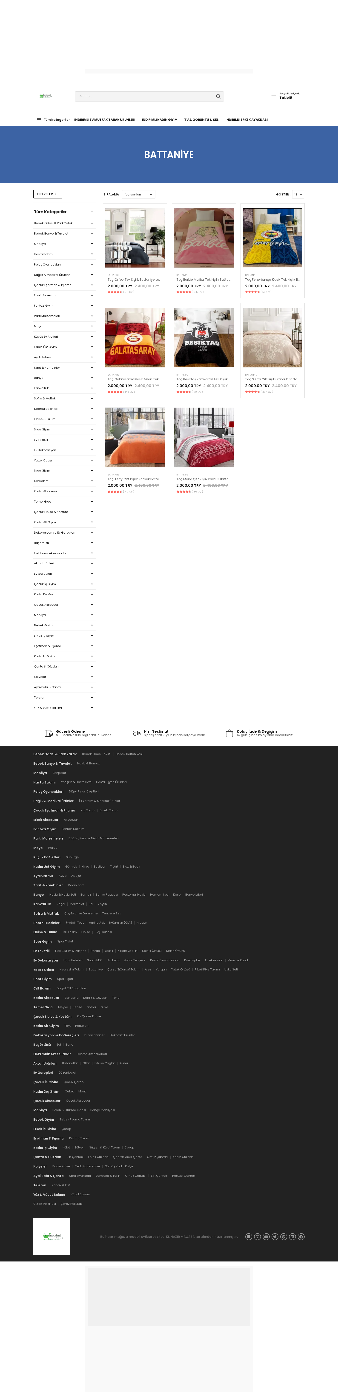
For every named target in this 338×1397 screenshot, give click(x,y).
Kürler (124, 1063)
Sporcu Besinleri (46, 409)
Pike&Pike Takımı (207, 969)
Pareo (52, 848)
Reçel (61, 904)
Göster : (283, 194)
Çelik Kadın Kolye (87, 1166)
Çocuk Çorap (74, 1082)
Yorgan (161, 969)
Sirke (104, 1007)
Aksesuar (71, 819)
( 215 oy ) (198, 292)
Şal (58, 1044)
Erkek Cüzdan (98, 1157)
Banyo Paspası (107, 894)
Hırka (85, 866)
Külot (66, 1147)
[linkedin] (292, 1236)
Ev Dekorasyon (45, 450)
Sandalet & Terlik (107, 1176)
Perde (95, 951)
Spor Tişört (65, 941)
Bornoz (85, 894)
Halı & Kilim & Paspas (70, 951)
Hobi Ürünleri (73, 960)
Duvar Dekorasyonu (165, 960)
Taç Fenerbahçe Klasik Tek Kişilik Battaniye (278, 279)
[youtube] (266, 1236)
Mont (82, 1091)
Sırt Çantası (75, 1157)
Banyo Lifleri (194, 894)
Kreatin (142, 923)
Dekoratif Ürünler (122, 1035)
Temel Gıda (42, 502)
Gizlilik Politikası (44, 1204)
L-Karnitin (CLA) (120, 923)
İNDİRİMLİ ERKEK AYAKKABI (247, 119)
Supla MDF (94, 960)
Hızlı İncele (135, 264)
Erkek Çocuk (109, 810)
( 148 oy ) (129, 391)
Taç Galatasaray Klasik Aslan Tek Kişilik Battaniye (145, 379)
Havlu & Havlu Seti (62, 894)
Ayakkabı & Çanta (47, 687)
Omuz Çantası (157, 1157)
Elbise (85, 932)
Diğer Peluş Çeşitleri (84, 791)
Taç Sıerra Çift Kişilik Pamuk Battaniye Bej (277, 379)
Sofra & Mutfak (45, 399)
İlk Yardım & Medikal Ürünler (99, 801)
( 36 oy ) (197, 491)
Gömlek (71, 866)
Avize (63, 876)
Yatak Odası (43, 461)
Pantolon (82, 1026)
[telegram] (301, 1236)
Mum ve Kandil (238, 960)
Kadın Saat (76, 885)
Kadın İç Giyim (44, 657)
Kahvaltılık (41, 388)
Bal (91, 904)
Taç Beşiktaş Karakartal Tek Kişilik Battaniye (210, 379)
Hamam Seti (159, 894)
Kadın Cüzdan (183, 1157)
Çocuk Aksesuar (46, 605)
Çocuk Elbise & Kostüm (51, 512)
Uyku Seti (231, 969)
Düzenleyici (67, 1072)
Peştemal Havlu (134, 894)
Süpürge (72, 857)
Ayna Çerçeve (135, 960)
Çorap (66, 1129)
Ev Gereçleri (43, 574)
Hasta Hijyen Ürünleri (111, 782)
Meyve (63, 1007)
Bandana (72, 997)
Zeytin (102, 904)
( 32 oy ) (197, 391)
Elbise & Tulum (44, 419)
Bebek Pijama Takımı (75, 1119)
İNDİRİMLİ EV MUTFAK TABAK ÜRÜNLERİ (104, 119)
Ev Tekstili (41, 440)
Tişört (114, 866)
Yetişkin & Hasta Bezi (76, 782)
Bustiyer (100, 866)
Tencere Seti (111, 913)
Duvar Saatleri (94, 1035)
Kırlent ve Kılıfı (127, 951)
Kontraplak (192, 960)
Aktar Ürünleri (44, 564)
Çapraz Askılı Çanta (127, 1157)
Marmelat (77, 904)
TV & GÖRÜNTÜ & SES (201, 119)
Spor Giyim (42, 430)
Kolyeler (40, 677)
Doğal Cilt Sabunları (71, 988)
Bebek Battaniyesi (129, 754)
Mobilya (40, 244)
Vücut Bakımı (80, 1194)
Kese (177, 894)
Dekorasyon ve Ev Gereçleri (54, 533)
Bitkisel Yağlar (105, 1063)
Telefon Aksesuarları (91, 1054)
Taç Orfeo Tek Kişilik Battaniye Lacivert (138, 279)
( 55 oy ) (266, 292)
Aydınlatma (42, 357)
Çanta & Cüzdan (46, 667)
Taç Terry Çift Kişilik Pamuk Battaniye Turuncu (144, 479)
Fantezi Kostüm (73, 829)
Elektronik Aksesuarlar (50, 553)
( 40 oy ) (128, 491)
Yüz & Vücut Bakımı (48, 708)
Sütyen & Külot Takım (104, 1147)
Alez (148, 969)
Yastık (109, 951)
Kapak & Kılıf (61, 1185)
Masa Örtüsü (175, 951)
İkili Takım (70, 932)
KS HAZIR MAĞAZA (180, 1236)
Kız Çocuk (88, 810)
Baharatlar (70, 1063)
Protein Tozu (75, 923)
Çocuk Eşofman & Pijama (53, 285)
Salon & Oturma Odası (69, 1110)
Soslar (91, 1007)
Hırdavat (113, 960)
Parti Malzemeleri (47, 316)
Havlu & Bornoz (88, 763)
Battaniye (113, 275)
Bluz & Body (131, 866)
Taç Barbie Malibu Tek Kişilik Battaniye (205, 279)
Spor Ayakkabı (80, 1176)
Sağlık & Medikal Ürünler (52, 275)
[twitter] (275, 1236)
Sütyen (79, 1147)
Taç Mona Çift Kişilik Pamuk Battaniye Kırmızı (211, 479)
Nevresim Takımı (72, 969)
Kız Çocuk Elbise (89, 1016)
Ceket (69, 1091)
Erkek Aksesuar (45, 295)
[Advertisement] (138, 32)
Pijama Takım (79, 1138)
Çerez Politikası (71, 1204)
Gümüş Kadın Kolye (119, 1166)
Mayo (38, 326)
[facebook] (248, 1236)
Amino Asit (97, 923)
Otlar (86, 1063)
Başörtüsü (41, 543)
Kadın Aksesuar (45, 491)
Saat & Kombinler (47, 368)
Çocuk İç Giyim (45, 584)
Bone (69, 1044)
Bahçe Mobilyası (102, 1110)
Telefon (39, 698)
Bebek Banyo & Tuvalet (51, 234)
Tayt (67, 1026)
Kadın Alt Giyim (45, 522)
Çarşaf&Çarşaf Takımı (123, 969)
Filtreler (45, 194)
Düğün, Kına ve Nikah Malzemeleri (94, 838)
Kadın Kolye (61, 1166)
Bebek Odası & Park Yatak (53, 223)
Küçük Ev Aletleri (46, 337)
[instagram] (257, 1236)
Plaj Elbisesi (103, 932)
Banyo (38, 378)
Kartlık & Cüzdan (95, 997)
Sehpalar (59, 773)
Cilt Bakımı (41, 481)
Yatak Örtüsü (180, 969)
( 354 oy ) (267, 391)
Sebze (77, 1007)
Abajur (76, 876)
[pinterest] (283, 1236)
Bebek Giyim (43, 626)
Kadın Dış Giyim (45, 595)
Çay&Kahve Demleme (81, 913)
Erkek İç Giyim (44, 636)
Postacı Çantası (183, 1176)
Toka (116, 997)
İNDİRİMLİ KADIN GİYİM (160, 119)
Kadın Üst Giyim (45, 347)
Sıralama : (111, 194)
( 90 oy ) (128, 292)
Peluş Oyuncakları (47, 265)
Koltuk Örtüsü (152, 951)
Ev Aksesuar (214, 960)
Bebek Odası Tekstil (96, 754)
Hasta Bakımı (43, 254)
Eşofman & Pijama (47, 646)
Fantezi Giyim (44, 306)
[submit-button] (218, 97)
